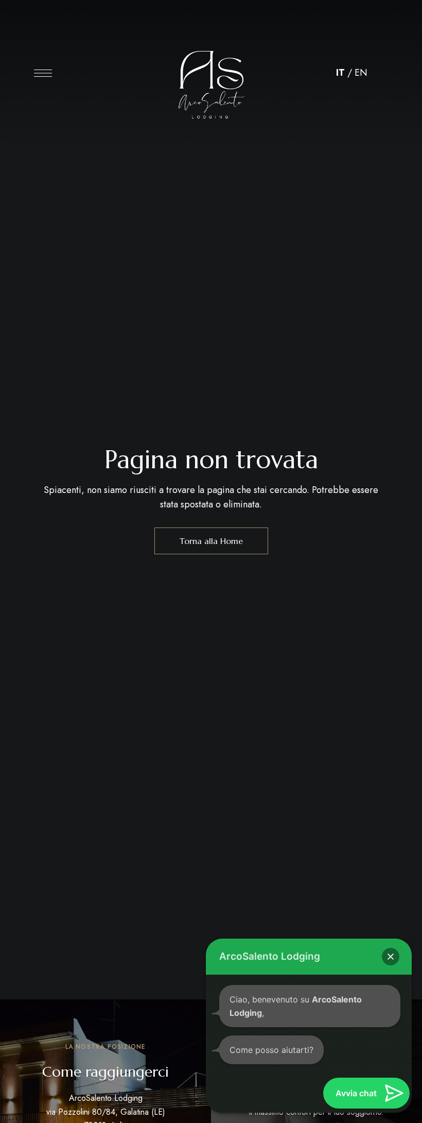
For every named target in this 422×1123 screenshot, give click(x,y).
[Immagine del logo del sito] (211, 75)
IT (340, 72)
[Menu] (43, 73)
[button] (390, 956)
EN (361, 72)
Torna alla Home (211, 541)
